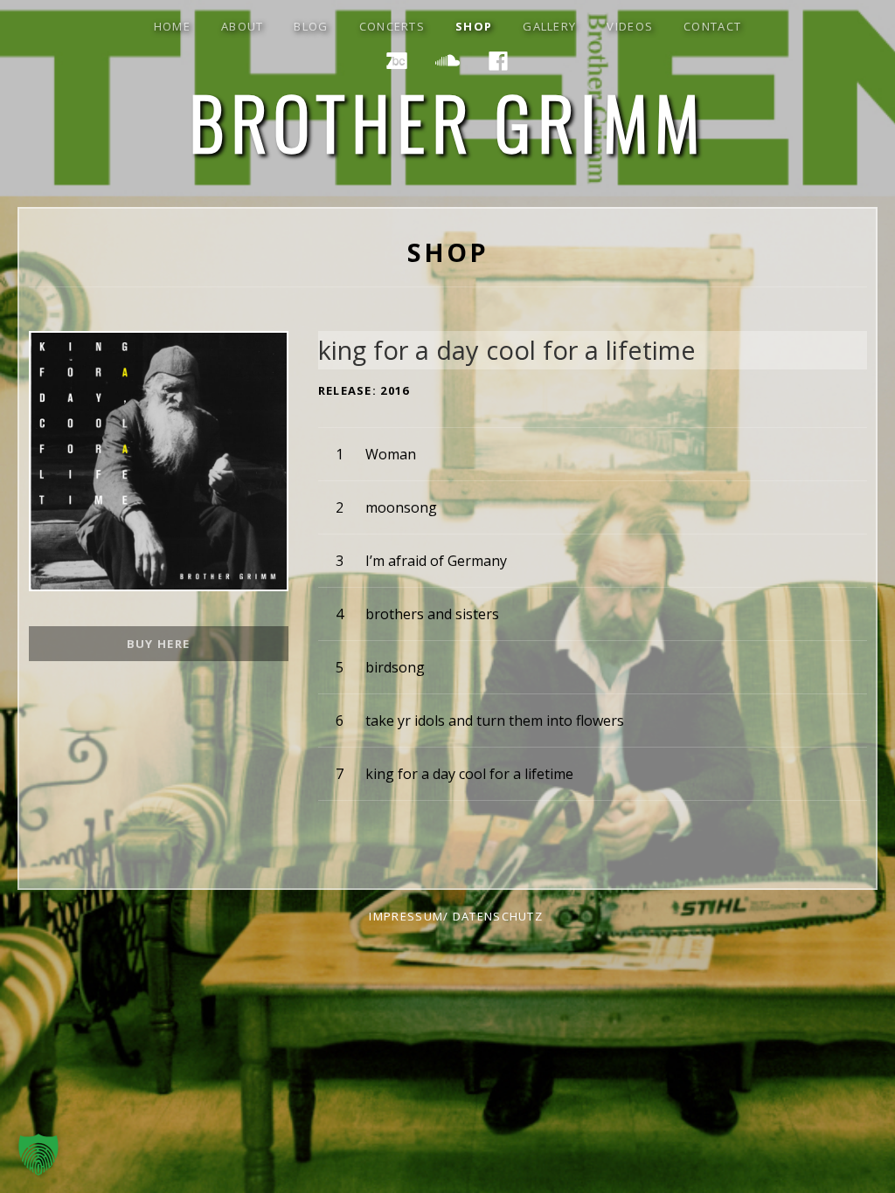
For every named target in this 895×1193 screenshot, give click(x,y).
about (242, 26)
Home (172, 26)
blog (311, 26)
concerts (392, 26)
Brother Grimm (448, 121)
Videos (630, 26)
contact (712, 26)
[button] (38, 1154)
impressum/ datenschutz (456, 916)
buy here (158, 644)
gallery (549, 26)
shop (473, 26)
